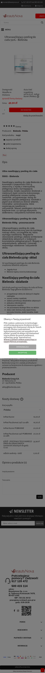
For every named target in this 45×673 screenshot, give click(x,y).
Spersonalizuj (22, 347)
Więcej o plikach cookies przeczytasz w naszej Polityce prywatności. (20, 340)
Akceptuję (22, 353)
